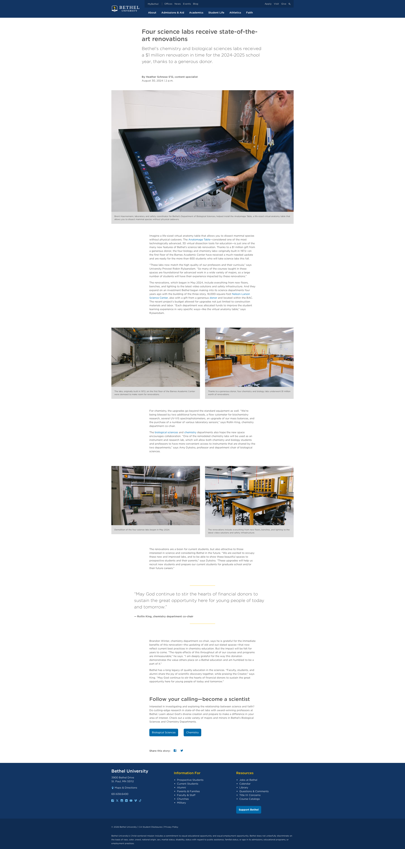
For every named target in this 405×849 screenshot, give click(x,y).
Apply (268, 4)
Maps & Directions (126, 787)
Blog (195, 4)
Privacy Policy (171, 827)
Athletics (235, 12)
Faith (249, 12)
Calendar (244, 783)
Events (187, 4)
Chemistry (192, 732)
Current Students (187, 783)
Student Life (216, 12)
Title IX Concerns (250, 795)
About (152, 12)
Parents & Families (188, 791)
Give (283, 4)
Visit (276, 4)
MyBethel (153, 4)
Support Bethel (249, 809)
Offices (168, 4)
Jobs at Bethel (248, 779)
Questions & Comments (254, 791)
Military (181, 802)
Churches (183, 798)
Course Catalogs (249, 798)
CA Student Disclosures (150, 827)
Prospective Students (190, 779)
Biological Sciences (164, 732)
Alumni (181, 787)
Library (243, 787)
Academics (196, 12)
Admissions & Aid (172, 12)
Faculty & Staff (186, 795)
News (177, 4)
